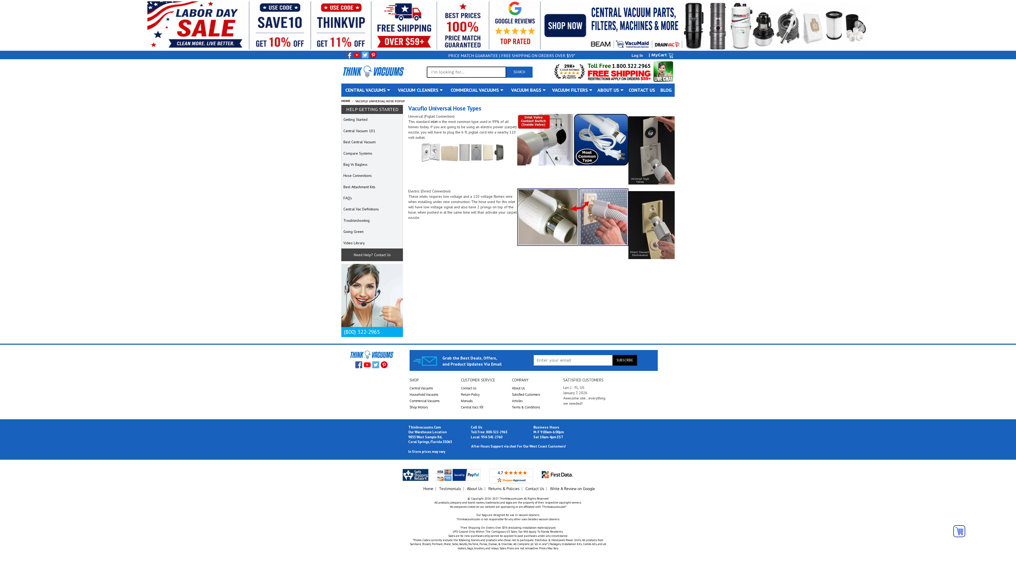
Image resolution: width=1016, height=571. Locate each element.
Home (345, 101)
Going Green (353, 231)
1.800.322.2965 (631, 66)
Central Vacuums (421, 388)
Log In (637, 55)
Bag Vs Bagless (355, 164)
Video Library (354, 243)
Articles (517, 401)
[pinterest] (373, 55)
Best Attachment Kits (359, 187)
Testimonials (450, 488)
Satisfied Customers (526, 395)
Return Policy (470, 395)
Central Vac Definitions (361, 209)
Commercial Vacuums (425, 401)
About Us (518, 388)
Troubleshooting (356, 220)
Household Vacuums (424, 395)
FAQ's (347, 198)
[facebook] (348, 55)
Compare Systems (357, 153)
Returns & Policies (504, 488)
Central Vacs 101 (472, 407)
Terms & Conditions (526, 407)
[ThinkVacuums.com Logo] (373, 71)
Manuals (467, 401)
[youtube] (356, 55)
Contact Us (469, 388)
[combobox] (466, 72)
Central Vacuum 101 (359, 130)
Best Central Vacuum (359, 142)
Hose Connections (357, 175)
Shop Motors (419, 407)
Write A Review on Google (572, 488)
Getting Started (355, 119)
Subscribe (624, 360)
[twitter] (365, 55)
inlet (434, 121)
